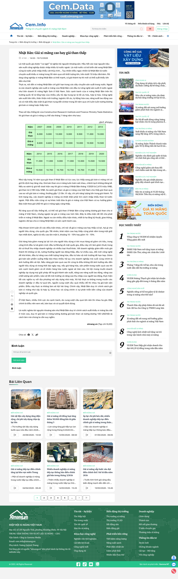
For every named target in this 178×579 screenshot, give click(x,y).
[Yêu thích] (12, 308)
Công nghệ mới (81, 547)
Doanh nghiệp (68, 36)
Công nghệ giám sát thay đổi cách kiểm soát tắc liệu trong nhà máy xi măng (150, 169)
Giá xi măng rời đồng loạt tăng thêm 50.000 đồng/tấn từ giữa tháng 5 (61, 419)
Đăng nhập (162, 29)
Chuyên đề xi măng (143, 165)
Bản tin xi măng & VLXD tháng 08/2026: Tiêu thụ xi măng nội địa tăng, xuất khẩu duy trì (151, 194)
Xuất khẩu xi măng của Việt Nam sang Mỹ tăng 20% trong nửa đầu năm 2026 (151, 133)
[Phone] (173, 571)
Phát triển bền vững (113, 36)
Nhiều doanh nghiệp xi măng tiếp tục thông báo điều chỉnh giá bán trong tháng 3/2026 (61, 472)
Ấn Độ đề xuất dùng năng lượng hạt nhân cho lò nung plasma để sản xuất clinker (150, 121)
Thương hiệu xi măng (149, 532)
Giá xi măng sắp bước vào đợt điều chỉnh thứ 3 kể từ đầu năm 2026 (98, 472)
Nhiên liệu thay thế (115, 555)
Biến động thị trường (47, 36)
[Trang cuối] (86, 497)
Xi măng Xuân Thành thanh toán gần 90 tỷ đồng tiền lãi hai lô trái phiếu (151, 145)
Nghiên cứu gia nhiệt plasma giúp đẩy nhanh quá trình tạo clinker (149, 182)
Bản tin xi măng (141, 189)
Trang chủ (13, 42)
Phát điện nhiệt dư (115, 547)
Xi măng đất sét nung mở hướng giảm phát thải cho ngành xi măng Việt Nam (150, 109)
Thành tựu (144, 520)
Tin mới (124, 72)
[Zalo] (173, 564)
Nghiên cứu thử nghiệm (145, 153)
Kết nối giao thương (148, 524)
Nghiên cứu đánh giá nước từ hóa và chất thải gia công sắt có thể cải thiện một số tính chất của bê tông (151, 159)
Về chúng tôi (130, 24)
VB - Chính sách (155, 36)
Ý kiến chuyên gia (147, 528)
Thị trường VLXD (114, 520)
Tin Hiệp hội (80, 516)
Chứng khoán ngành (144, 141)
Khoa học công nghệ (89, 36)
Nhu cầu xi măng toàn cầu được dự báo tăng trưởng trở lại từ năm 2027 (151, 97)
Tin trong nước (142, 104)
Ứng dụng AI (140, 80)
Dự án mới (144, 543)
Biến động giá (44, 42)
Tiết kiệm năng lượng (116, 539)
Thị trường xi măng (143, 129)
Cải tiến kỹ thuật (81, 543)
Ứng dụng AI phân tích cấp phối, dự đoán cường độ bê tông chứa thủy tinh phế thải (150, 85)
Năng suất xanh (113, 543)
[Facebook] (29, 335)
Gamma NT (164, 564)
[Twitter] (33, 335)
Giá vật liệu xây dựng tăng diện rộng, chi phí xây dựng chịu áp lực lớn (25, 419)
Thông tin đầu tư (134, 36)
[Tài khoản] (173, 558)
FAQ (158, 24)
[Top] (89, 10)
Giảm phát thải (113, 551)
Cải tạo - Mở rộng (147, 551)
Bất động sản (112, 524)
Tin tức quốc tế (142, 92)
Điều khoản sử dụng (146, 24)
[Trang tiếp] (79, 497)
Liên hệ (166, 24)
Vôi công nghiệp (146, 555)
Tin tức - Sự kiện (24, 36)
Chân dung (144, 516)
